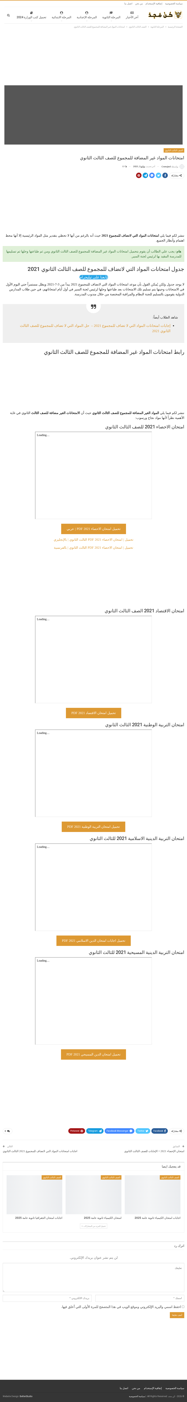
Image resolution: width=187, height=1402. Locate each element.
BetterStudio (26, 1396)
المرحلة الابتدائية (61, 17)
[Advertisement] (93, 56)
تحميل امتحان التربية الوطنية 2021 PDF (93, 827)
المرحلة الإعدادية (87, 17)
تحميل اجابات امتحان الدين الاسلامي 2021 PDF (93, 940)
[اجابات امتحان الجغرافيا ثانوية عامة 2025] (34, 1194)
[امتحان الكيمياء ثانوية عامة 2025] (93, 1194)
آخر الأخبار (132, 17)
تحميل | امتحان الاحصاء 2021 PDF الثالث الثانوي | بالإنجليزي (93, 539)
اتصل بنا (128, 3)
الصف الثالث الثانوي (174, 150)
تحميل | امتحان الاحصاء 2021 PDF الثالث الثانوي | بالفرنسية (93, 547)
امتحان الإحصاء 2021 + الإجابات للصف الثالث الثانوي (154, 1151)
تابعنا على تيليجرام (94, 277)
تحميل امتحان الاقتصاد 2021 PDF (93, 713)
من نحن (139, 3)
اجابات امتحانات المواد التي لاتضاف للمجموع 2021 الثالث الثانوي (40, 1151)
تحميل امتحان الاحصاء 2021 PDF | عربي (94, 529)
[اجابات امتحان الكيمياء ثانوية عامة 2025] (152, 1194)
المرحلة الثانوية (111, 17)
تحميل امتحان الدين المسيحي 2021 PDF (93, 1054)
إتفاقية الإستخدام (154, 3)
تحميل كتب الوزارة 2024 (31, 17)
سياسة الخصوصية (174, 3)
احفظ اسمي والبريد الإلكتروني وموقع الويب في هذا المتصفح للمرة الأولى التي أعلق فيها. (121, 1307)
